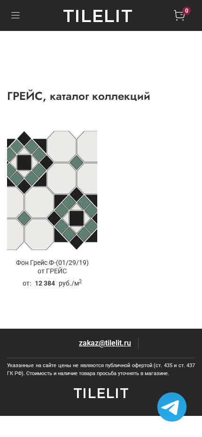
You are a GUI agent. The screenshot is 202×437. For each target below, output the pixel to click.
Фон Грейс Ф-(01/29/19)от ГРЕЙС (52, 267)
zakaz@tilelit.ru (105, 343)
